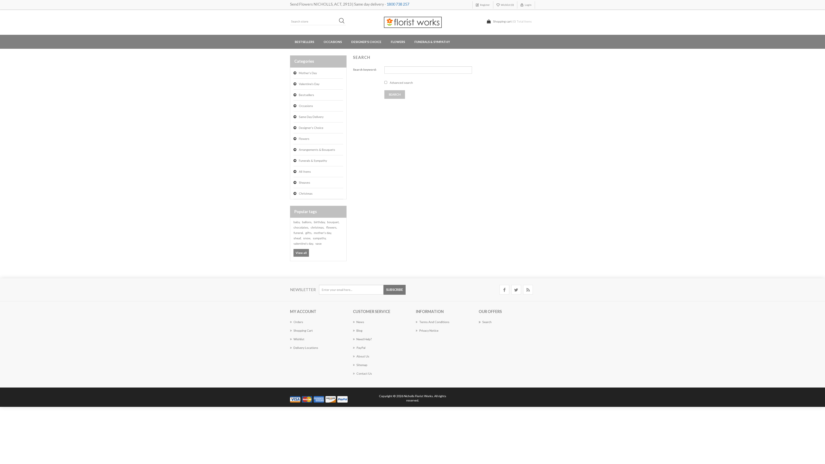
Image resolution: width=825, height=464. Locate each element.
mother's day (323, 233)
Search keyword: (365, 69)
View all (301, 253)
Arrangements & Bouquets (317, 149)
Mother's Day (308, 73)
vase (318, 243)
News (360, 322)
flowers (331, 227)
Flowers (304, 138)
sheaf (297, 238)
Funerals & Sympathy (432, 42)
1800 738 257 (398, 4)
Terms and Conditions (434, 322)
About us (362, 356)
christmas (317, 227)
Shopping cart (303, 330)
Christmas (306, 193)
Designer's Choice (366, 42)
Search (487, 322)
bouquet (333, 222)
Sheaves (304, 182)
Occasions (306, 106)
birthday (319, 222)
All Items (305, 171)
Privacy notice (428, 330)
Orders (298, 322)
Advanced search (401, 82)
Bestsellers (304, 42)
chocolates (301, 227)
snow (307, 238)
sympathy (319, 238)
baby (296, 222)
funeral (298, 233)
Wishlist (298, 339)
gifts (308, 233)
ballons (307, 222)
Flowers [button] (398, 42)
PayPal (360, 348)
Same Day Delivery (311, 117)
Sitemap (361, 365)
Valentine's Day (309, 84)
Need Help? (364, 339)
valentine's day (303, 243)
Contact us (364, 373)
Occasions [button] (333, 42)
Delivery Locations (305, 348)
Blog (359, 330)
